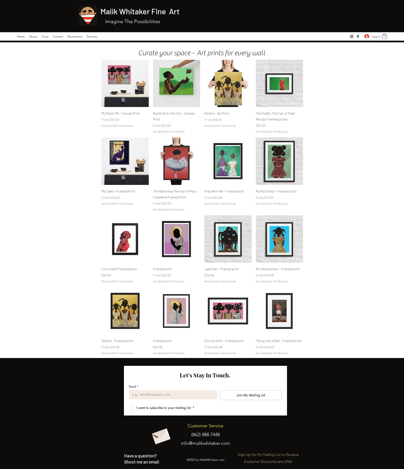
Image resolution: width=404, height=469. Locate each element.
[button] (384, 36)
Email (133, 386)
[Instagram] (352, 36)
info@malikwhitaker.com (205, 443)
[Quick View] (125, 83)
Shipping (128, 125)
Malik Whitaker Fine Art (140, 11)
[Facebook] (358, 36)
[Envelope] (160, 434)
